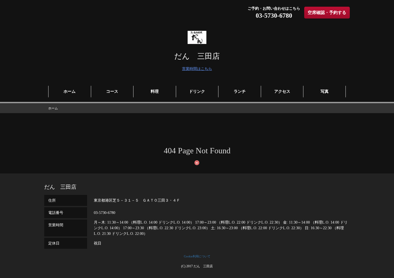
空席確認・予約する (327, 12)
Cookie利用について (197, 256)
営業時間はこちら (197, 69)
